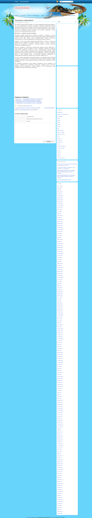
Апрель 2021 (59, 303)
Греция (42, 15)
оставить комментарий (23, 109)
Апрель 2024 (59, 239)
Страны (58, 150)
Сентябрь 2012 (60, 469)
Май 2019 (59, 346)
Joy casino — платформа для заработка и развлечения (29, 98)
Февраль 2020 (60, 328)
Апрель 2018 (59, 372)
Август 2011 (59, 493)
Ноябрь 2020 (59, 310)
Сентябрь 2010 (60, 501)
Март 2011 (59, 495)
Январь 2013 (59, 461)
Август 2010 (59, 503)
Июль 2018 (59, 366)
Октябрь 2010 (60, 499)
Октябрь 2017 (60, 384)
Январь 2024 (59, 245)
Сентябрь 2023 (60, 253)
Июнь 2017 (59, 392)
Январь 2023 (59, 269)
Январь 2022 (59, 293)
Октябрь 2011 (60, 489)
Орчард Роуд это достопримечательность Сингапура (29, 102)
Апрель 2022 (59, 287)
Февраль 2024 (60, 243)
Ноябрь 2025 (59, 201)
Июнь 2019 (59, 344)
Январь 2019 (59, 354)
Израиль (57, 15)
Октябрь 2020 (60, 313)
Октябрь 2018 (60, 360)
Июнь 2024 (59, 235)
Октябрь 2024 (60, 227)
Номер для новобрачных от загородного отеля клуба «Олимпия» (27, 107)
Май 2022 (59, 285)
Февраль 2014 (60, 436)
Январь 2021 (59, 307)
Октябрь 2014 (60, 424)
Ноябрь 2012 (59, 465)
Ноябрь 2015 (59, 412)
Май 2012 (59, 477)
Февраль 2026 (60, 195)
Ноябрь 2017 (59, 382)
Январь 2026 (59, 197)
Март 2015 (59, 418)
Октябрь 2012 (60, 467)
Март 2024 (59, 241)
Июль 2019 (59, 342)
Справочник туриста (61, 146)
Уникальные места (61, 158)
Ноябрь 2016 (59, 406)
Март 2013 (59, 457)
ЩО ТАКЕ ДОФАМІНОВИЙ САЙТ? (64, 179)
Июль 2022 (59, 281)
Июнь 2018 (59, 368)
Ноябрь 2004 (59, 513)
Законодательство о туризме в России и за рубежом (29, 101)
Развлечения (60, 142)
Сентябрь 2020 (60, 314)
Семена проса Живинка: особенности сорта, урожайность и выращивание (66, 168)
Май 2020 (59, 322)
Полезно (59, 138)
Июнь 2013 (59, 451)
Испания (62, 15)
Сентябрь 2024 (60, 229)
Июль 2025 (59, 209)
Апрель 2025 (59, 215)
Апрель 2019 (59, 348)
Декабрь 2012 (60, 463)
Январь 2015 (59, 420)
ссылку (31, 109)
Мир (66, 15)
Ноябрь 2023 (59, 249)
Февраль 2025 (60, 219)
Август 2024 (59, 231)
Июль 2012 (59, 473)
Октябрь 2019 (60, 336)
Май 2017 (59, 394)
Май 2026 (59, 189)
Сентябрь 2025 (60, 205)
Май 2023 (59, 261)
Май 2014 (59, 430)
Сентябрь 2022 (60, 277)
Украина (58, 156)
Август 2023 (59, 255)
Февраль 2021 (60, 305)
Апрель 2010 (59, 511)
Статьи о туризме (60, 148)
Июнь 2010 (59, 507)
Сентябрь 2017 (60, 386)
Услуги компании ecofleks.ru (49, 107)
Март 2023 (59, 265)
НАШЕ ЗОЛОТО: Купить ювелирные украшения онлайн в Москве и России (67, 164)
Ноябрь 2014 (59, 422)
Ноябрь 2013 (59, 441)
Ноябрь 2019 (59, 334)
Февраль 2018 (60, 376)
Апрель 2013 (59, 455)
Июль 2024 (59, 233)
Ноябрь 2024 (59, 225)
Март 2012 (59, 481)
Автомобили (23, 15)
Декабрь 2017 (60, 380)
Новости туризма (60, 132)
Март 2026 (59, 193)
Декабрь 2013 (60, 440)
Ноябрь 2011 (59, 487)
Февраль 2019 (60, 352)
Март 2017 (59, 398)
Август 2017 (59, 388)
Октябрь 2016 (60, 408)
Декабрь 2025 (60, 199)
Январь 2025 (59, 221)
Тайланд (59, 152)
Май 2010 (59, 509)
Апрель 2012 (59, 479)
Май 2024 (59, 237)
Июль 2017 (59, 390)
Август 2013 (59, 447)
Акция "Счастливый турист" (33, 15)
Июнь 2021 (59, 299)
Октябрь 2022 (60, 275)
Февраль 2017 (60, 400)
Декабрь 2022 (60, 271)
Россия (58, 144)
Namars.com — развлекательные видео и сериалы (28, 100)
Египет (52, 15)
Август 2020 (59, 316)
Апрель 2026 (59, 191)
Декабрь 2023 (60, 247)
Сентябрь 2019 (60, 338)
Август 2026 (59, 186)
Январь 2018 (59, 378)
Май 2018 (59, 370)
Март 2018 (59, 374)
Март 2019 (59, 350)
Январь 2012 (59, 485)
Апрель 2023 (59, 263)
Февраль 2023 (60, 267)
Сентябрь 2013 (60, 445)
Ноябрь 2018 (59, 358)
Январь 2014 (59, 437)
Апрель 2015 (59, 416)
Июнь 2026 (59, 187)
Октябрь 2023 (60, 251)
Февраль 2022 (60, 291)
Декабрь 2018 (60, 356)
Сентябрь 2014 (60, 426)
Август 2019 (59, 340)
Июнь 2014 (59, 428)
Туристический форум (24, 1)
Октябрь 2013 (60, 443)
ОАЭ (58, 136)
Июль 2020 (59, 318)
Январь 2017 (59, 402)
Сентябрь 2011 (60, 491)
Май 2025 (59, 213)
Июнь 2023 (59, 259)
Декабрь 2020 (60, 309)
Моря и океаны (72, 15)
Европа (47, 15)
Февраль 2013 (60, 459)
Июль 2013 (59, 449)
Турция (58, 154)
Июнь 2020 (59, 320)
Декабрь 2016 (60, 404)
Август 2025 (59, 207)
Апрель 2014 (59, 432)
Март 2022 (59, 289)
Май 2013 (59, 453)
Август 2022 (59, 279)
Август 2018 (59, 364)
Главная (16, 1)
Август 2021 (59, 297)
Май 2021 (59, 301)
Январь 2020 (59, 330)
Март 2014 (59, 434)
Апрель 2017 (59, 396)
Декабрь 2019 (60, 332)
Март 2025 (59, 217)
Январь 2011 (59, 497)
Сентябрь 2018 (60, 362)
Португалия (59, 140)
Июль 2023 (59, 257)
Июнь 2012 (59, 475)
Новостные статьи (29, 105)
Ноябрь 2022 (59, 273)
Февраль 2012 (60, 483)
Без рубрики (59, 116)
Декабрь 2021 (60, 295)
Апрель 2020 (59, 324)
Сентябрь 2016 (60, 410)
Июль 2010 (59, 505)
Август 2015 (59, 414)
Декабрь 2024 (60, 223)
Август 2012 (59, 471)
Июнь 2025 (59, 211)
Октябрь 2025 (60, 203)
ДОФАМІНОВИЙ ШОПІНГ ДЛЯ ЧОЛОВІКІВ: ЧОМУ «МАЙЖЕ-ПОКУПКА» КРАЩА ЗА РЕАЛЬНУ (66, 172)
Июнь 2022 (59, 283)
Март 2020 (59, 326)
